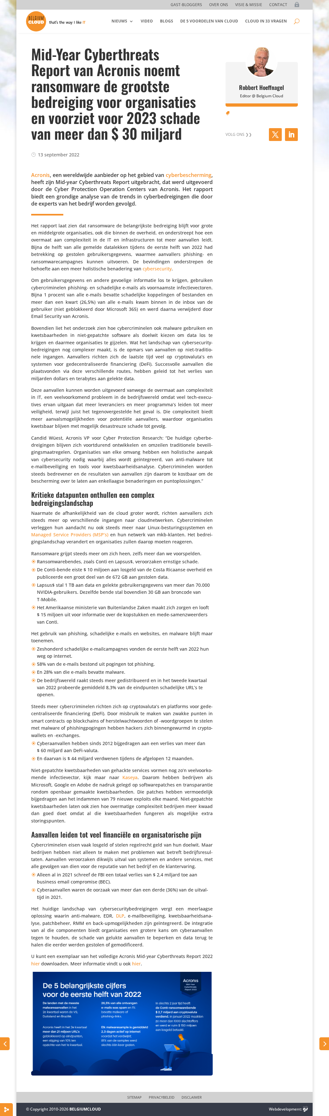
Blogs (166, 21)
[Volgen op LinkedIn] (291, 134)
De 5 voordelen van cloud (209, 21)
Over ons (218, 5)
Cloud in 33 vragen (266, 21)
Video (147, 21)
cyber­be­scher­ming (188, 175)
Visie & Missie (248, 5)
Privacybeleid (161, 1097)
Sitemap (134, 1097)
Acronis (40, 175)
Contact (278, 5)
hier (35, 964)
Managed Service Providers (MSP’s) (69, 535)
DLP (120, 916)
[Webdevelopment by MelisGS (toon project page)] (305, 1109)
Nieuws (119, 21)
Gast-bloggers (186, 5)
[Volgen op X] (275, 134)
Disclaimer (192, 1097)
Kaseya (130, 777)
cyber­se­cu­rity (157, 269)
